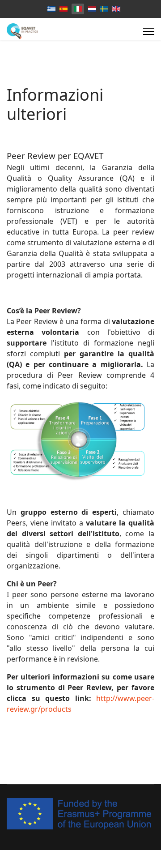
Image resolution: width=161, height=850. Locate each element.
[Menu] (148, 31)
